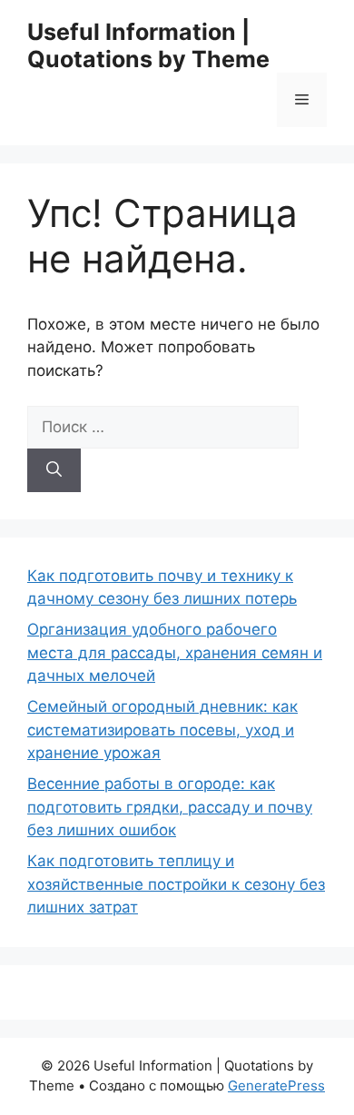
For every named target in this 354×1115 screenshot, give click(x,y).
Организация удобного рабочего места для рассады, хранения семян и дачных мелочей (174, 652)
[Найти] (54, 470)
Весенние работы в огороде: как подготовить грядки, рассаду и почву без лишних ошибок (169, 807)
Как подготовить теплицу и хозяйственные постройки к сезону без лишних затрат (176, 884)
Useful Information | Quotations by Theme (148, 45)
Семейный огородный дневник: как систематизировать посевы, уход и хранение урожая (162, 729)
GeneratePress (276, 1085)
